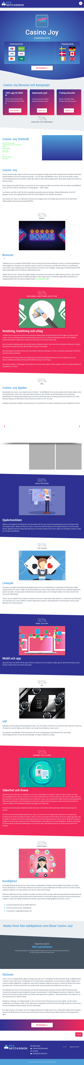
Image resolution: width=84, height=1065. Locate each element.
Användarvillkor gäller (42, 279)
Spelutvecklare (6, 148)
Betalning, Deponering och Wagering (11, 144)
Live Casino (5, 150)
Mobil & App (5, 151)
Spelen (4, 146)
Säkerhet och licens (7, 157)
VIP (3, 155)
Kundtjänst (5, 158)
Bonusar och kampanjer (8, 143)
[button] (80, 3)
